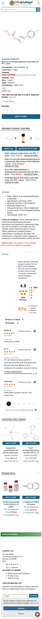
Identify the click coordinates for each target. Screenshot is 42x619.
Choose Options (31, 156)
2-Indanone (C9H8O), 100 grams (31, 503)
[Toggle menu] (3, 3)
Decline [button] (21, 614)
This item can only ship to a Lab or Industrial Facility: (20, 96)
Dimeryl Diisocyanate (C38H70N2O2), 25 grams (11, 504)
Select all (8, 149)
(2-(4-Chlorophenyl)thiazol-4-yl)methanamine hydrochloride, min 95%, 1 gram (22, 172)
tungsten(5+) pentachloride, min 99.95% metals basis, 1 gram (11, 450)
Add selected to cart (28, 149)
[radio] (33, 287)
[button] (35, 419)
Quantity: (5, 106)
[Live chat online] (37, 614)
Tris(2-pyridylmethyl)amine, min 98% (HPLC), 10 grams (31, 450)
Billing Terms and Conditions (19, 573)
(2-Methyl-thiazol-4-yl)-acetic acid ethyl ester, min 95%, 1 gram (21, 179)
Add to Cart (11, 443)
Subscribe (33, 596)
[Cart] (39, 3)
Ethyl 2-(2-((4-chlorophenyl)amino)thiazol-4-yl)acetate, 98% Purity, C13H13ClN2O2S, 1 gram (22, 161)
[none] (21, 36)
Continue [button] (21, 608)
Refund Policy (13, 578)
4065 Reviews (23, 299)
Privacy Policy (13, 576)
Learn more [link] (34, 603)
